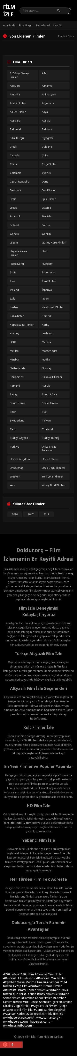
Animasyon (49, 94)
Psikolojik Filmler (52, 377)
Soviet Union (50, 403)
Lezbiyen (47, 333)
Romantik (15, 385)
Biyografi (47, 138)
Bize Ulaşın (25, 25)
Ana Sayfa (9, 25)
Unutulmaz (16, 468)
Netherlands (17, 368)
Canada (14, 155)
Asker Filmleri (18, 112)
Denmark (15, 190)
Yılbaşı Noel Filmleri (53, 485)
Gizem (14, 242)
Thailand (47, 429)
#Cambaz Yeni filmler (49, 974)
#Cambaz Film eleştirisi (49, 1010)
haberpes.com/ (40, 1021)
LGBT (13, 342)
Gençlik (14, 234)
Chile (45, 155)
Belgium (47, 129)
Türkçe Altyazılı (19, 438)
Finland (14, 225)
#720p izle (10, 974)
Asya (45, 112)
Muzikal (14, 359)
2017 (30, 514)
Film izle (9, 10)
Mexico (14, 351)
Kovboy (14, 333)
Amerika (15, 94)
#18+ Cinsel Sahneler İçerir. (41, 1002)
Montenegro (49, 351)
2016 (15, 514)
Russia (46, 385)
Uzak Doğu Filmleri (53, 468)
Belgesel (15, 129)
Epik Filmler (49, 199)
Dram (13, 199)
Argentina (48, 103)
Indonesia (48, 272)
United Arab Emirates (49, 448)
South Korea (17, 403)
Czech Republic (19, 181)
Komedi (46, 316)
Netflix (46, 359)
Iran (12, 281)
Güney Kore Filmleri (54, 242)
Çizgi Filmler (49, 164)
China (13, 164)
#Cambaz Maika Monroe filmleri (25, 982)
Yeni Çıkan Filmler (52, 476)
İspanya (47, 290)
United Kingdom (20, 459)
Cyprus (46, 173)
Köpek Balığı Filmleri (22, 324)
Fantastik (15, 216)
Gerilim (46, 234)
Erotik (13, 207)
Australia (15, 120)
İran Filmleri (49, 281)
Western (15, 476)
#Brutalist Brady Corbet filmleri (24, 990)
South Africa (49, 394)
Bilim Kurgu (17, 138)
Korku (45, 324)
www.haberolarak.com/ (18, 1017)
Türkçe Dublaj (50, 438)
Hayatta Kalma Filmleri (18, 253)
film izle (58, 1014)
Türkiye (14, 446)
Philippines (17, 377)
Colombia (15, 173)
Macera (46, 342)
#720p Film (20, 986)
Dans (45, 181)
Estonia (46, 207)
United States (50, 459)
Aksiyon (15, 86)
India (13, 272)
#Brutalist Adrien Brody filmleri (34, 994)
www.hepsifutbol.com (17, 1025)
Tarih (13, 429)
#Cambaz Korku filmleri (37, 998)
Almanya (47, 86)
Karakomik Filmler (52, 307)
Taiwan (46, 420)
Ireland (14, 290)
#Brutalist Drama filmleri (45, 986)
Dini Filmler (48, 190)
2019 (46, 514)
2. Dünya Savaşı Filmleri (19, 75)
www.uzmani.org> (48, 1017)
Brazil (13, 147)
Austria (46, 120)
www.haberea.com (15, 1021)
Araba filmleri (18, 103)
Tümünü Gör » (65, 36)
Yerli (12, 485)
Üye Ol (57, 25)
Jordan (14, 307)
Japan (45, 298)
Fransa (46, 225)
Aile (44, 73)
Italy (12, 298)
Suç (44, 412)
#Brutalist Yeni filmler (51, 978)
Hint (44, 251)
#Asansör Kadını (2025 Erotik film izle (28, 1014)
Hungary (47, 264)
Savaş (13, 394)
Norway (46, 368)
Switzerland (17, 420)
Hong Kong (17, 264)
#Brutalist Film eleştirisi (19, 978)
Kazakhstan (17, 316)
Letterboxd (43, 25)
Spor (13, 412)
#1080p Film (26, 974)
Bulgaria (47, 147)
